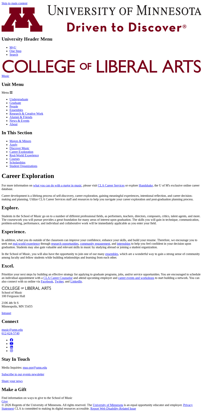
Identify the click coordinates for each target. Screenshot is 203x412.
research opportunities (65, 243)
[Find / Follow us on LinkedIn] (11, 347)
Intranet (6, 313)
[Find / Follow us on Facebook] (11, 340)
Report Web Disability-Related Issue (113, 408)
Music (5, 76)
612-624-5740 (10, 333)
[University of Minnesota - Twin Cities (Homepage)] (101, 30)
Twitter (59, 281)
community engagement (95, 243)
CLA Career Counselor (58, 278)
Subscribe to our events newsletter (23, 374)
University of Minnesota (108, 405)
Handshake (146, 185)
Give (5, 401)
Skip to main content (14, 3)
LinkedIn (76, 281)
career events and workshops (136, 278)
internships (123, 243)
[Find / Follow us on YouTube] (11, 343)
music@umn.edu (12, 329)
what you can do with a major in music (57, 185)
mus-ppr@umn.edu (35, 367)
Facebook (47, 281)
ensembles (111, 254)
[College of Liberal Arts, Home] (101, 72)
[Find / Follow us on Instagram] (11, 350)
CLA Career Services (111, 185)
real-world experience (26, 243)
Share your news (12, 381)
